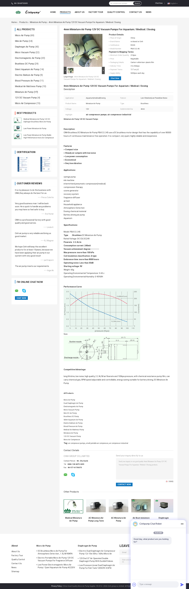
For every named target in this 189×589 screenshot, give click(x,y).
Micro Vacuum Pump (25, 52)
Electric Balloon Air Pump (27, 75)
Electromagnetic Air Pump (28, 58)
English (173, 3)
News (148, 12)
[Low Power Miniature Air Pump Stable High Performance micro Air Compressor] (17, 136)
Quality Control (116, 12)
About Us (79, 12)
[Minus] (182, 524)
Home (53, 12)
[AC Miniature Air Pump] (118, 505)
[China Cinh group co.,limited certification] (22, 164)
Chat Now (159, 3)
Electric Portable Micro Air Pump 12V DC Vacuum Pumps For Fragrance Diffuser (56, 559)
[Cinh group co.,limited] (27, 12)
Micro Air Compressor (25, 103)
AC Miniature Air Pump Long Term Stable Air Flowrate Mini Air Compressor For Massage (96, 519)
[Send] (182, 585)
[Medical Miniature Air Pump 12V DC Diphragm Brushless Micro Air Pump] (17, 120)
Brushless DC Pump (24, 63)
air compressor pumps (76, 443)
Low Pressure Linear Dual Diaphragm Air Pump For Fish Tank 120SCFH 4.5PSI (97, 566)
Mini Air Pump (21, 41)
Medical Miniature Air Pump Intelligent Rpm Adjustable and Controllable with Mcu (73, 519)
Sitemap (15, 571)
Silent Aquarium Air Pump (27, 69)
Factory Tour (96, 12)
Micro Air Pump (22, 35)
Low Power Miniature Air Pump (35, 128)
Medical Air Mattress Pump (28, 86)
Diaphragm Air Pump (24, 46)
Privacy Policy (56, 586)
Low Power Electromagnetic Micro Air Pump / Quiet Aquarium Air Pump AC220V (56, 566)
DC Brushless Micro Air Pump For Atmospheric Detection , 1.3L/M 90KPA (55, 552)
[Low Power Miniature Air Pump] (17, 128)
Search (137, 3)
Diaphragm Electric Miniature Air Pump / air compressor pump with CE (163, 519)
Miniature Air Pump (38, 22)
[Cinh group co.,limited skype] (25, 290)
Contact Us (135, 12)
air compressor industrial (118, 443)
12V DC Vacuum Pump (26, 97)
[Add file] (134, 585)
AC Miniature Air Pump (118, 519)
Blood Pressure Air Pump (27, 80)
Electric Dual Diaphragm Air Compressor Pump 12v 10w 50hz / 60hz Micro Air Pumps (97, 553)
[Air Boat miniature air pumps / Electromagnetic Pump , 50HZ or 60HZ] (141, 505)
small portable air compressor (97, 443)
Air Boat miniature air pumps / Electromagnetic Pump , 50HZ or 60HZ (141, 519)
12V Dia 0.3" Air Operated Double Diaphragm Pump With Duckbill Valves (96, 559)
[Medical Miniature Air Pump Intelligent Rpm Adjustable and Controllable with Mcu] (73, 505)
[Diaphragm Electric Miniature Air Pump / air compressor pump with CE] (163, 505)
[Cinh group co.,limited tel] (80, 477)
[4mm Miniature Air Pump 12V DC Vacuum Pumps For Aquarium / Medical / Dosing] (83, 50)
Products (65, 12)
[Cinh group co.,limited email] (18, 290)
